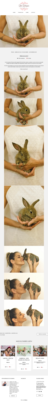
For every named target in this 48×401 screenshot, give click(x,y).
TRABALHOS (20, 12)
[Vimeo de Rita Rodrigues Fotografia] (39, 391)
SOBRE (27, 12)
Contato (39, 395)
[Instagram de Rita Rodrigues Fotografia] (38, 391)
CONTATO (33, 12)
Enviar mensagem (40, 383)
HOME (14, 12)
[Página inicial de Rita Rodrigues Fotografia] (24, 5)
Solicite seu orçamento (42, 334)
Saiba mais (13, 395)
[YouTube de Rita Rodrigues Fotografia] (41, 391)
